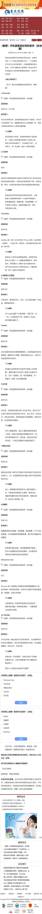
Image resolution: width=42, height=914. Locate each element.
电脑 (22, 27)
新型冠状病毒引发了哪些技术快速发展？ (16, 868)
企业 (18, 24)
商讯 (2, 33)
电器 (11, 24)
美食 (2, 31)
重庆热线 (12, 40)
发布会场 (33, 31)
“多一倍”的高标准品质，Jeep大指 (14, 874)
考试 (22, 21)
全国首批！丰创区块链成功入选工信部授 (16, 886)
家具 (7, 24)
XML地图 (28, 893)
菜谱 (22, 24)
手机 (26, 27)
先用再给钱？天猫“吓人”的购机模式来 (16, 858)
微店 (11, 33)
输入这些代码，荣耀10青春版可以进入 (16, 877)
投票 (21, 702)
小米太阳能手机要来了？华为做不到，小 (16, 849)
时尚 (2, 27)
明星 (22, 18)
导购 (7, 21)
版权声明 (36, 893)
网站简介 (3, 893)
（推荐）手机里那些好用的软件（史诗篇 (16, 846)
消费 (18, 31)
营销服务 (19, 893)
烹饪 (26, 24)
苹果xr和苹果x (14, 774)
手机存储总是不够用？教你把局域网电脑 (16, 880)
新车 (10, 21)
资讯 (7, 18)
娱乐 (2, 24)
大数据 (27, 33)
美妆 (7, 31)
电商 (7, 33)
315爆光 (33, 33)
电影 (26, 18)
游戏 (18, 27)
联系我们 (11, 893)
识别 (11, 27)
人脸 (7, 27)
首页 (2, 18)
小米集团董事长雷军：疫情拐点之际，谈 (16, 871)
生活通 (27, 31)
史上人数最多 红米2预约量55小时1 (15, 883)
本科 (26, 21)
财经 (3, 21)
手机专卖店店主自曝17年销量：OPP (15, 852)
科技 (18, 18)
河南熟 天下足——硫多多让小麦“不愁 (15, 889)
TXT (23, 897)
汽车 (18, 21)
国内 (10, 18)
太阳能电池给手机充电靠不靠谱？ (13, 809)
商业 (22, 33)
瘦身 (11, 31)
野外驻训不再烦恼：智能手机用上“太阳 (16, 855)
